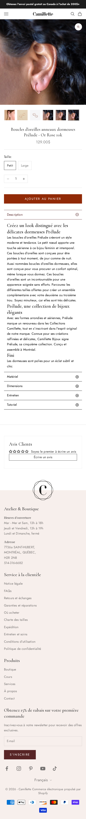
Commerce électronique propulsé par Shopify (56, 791)
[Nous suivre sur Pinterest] (31, 768)
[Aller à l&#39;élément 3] (35, 115)
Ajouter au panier (43, 199)
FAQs (8, 591)
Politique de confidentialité (22, 648)
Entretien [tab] (13, 395)
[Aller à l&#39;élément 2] (22, 115)
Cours (8, 676)
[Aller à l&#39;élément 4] (48, 115)
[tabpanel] (43, 295)
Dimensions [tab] (15, 386)
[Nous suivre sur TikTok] (55, 768)
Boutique (10, 669)
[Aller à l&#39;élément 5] (60, 115)
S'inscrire (20, 754)
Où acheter (11, 612)
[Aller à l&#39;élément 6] (73, 115)
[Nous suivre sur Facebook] (7, 768)
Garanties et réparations (20, 605)
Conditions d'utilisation (19, 641)
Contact (9, 698)
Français (41, 780)
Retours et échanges (17, 598)
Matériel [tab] (12, 376)
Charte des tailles (16, 619)
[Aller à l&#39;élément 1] (9, 115)
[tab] (43, 405)
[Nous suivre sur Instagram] (19, 768)
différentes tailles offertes (24, 290)
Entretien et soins (15, 634)
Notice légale (13, 583)
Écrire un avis (43, 457)
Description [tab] (15, 214)
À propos (10, 691)
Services (9, 684)
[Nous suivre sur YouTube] (43, 768)
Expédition (11, 627)
